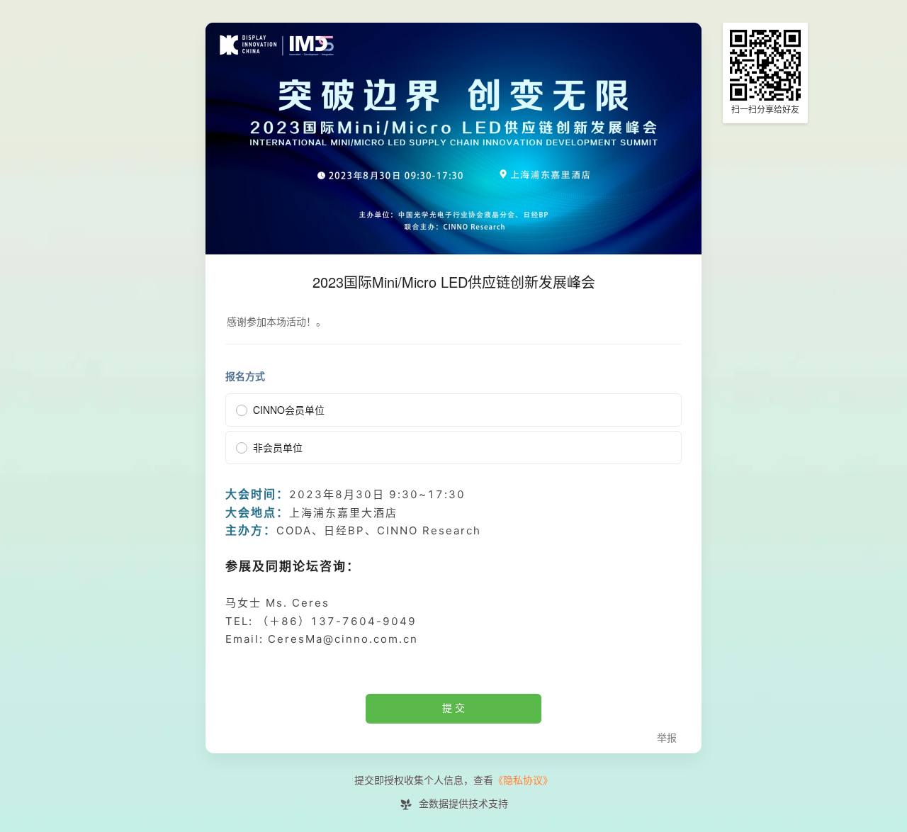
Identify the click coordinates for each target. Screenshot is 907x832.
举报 (667, 738)
